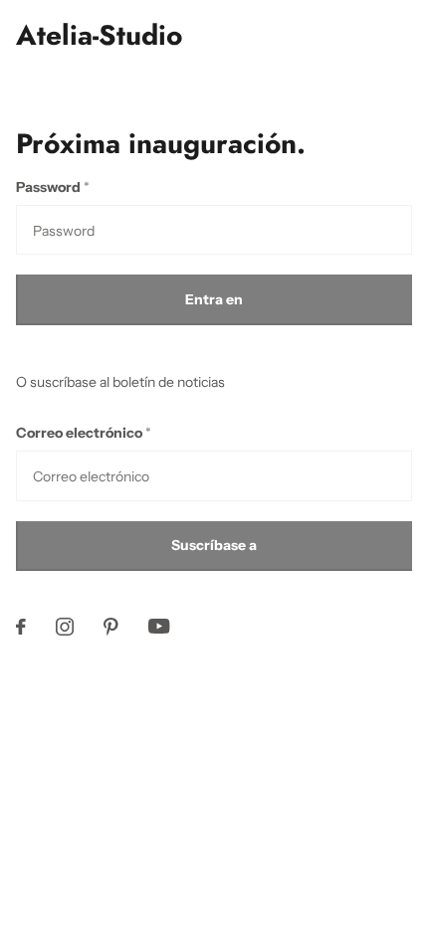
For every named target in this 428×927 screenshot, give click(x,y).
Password (53, 187)
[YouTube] (158, 626)
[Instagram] (65, 627)
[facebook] (21, 627)
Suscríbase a (214, 545)
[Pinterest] (111, 627)
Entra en (214, 299)
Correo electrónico (83, 433)
